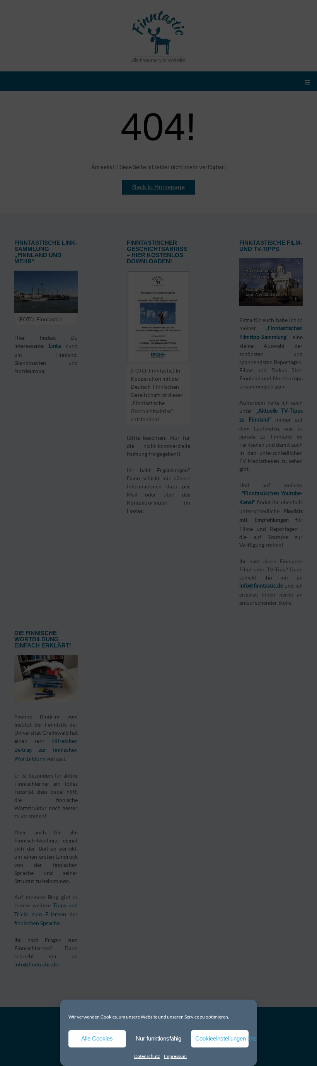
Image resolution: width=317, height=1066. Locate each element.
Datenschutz (147, 1056)
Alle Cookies (97, 1038)
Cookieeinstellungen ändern (222, 1038)
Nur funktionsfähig (158, 1038)
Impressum (175, 1056)
